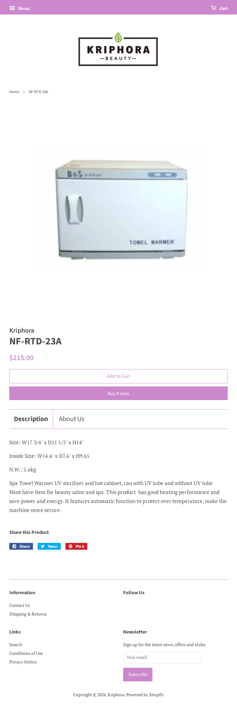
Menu (23, 8)
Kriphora (116, 694)
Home (14, 92)
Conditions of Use (26, 653)
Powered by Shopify (145, 694)
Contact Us (19, 605)
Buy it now (118, 393)
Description (31, 419)
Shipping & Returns (28, 614)
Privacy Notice (23, 662)
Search (15, 644)
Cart (223, 9)
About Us (71, 419)
